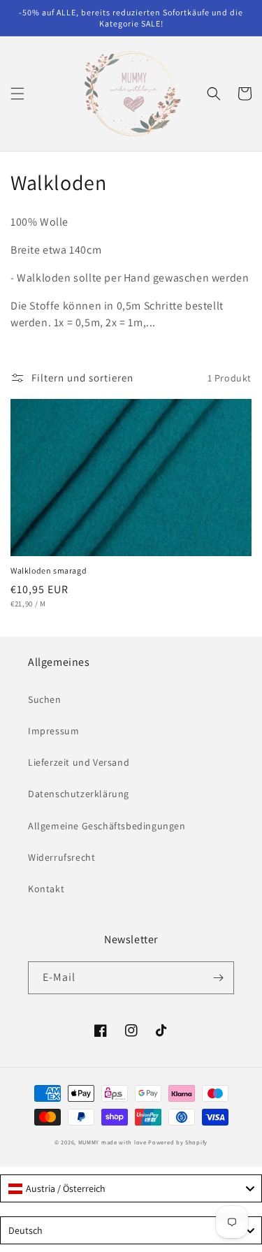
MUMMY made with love (112, 1142)
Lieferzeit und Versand (78, 762)
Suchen (44, 699)
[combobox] (131, 1188)
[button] (17, 93)
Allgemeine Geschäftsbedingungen (107, 826)
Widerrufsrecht (61, 857)
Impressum (53, 731)
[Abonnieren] (218, 977)
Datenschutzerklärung (78, 793)
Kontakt (46, 888)
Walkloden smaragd (48, 570)
